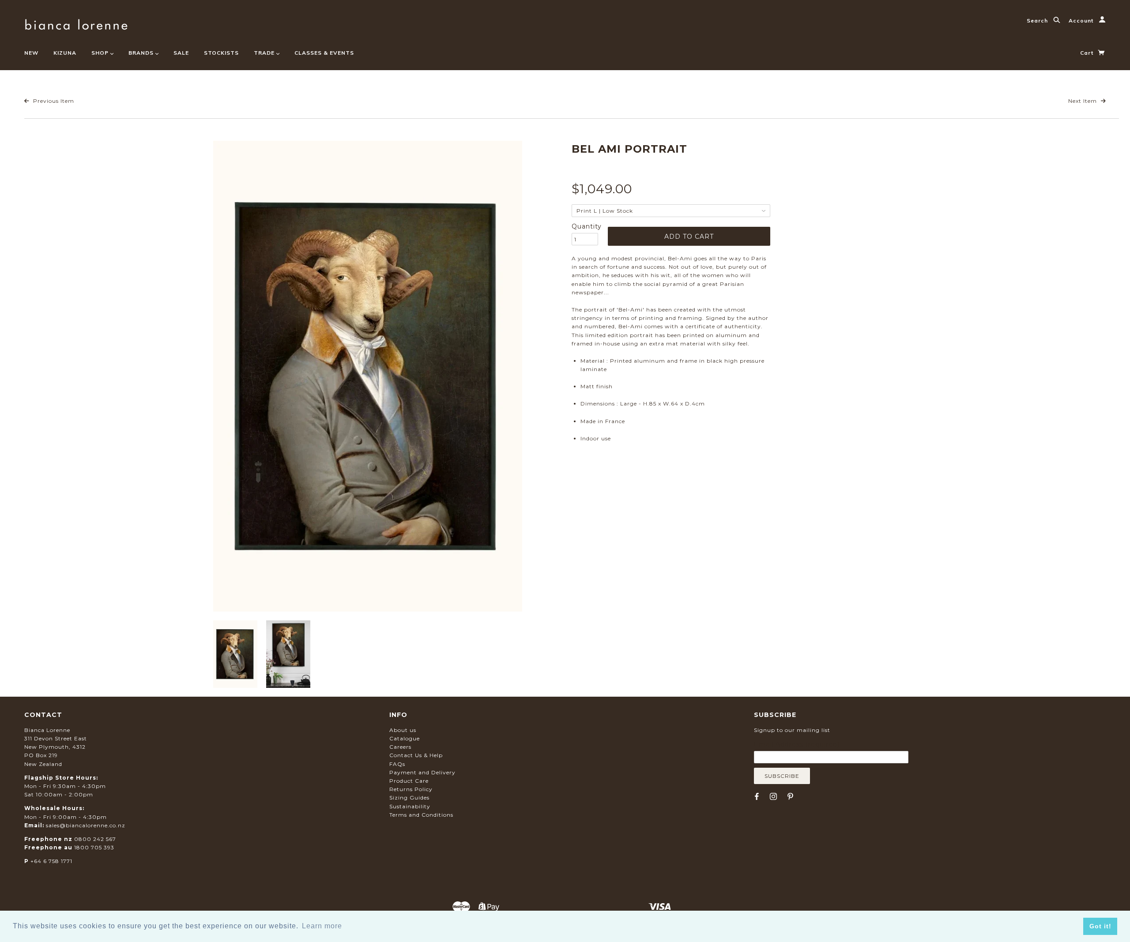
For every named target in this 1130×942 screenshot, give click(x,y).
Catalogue (404, 738)
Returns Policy (411, 789)
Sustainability (409, 806)
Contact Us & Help (416, 755)
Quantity (585, 226)
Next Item (1083, 101)
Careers (400, 746)
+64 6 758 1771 (51, 861)
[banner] (76, 23)
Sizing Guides (409, 797)
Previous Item (52, 101)
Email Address (797, 744)
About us (402, 730)
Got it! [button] (1100, 926)
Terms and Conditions (421, 814)
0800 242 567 (95, 839)
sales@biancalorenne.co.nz (85, 825)
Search (1038, 20)
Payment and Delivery (422, 772)
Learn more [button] (322, 926)
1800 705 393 (94, 847)
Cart (1087, 52)
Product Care (409, 780)
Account (1082, 20)
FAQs (397, 764)
